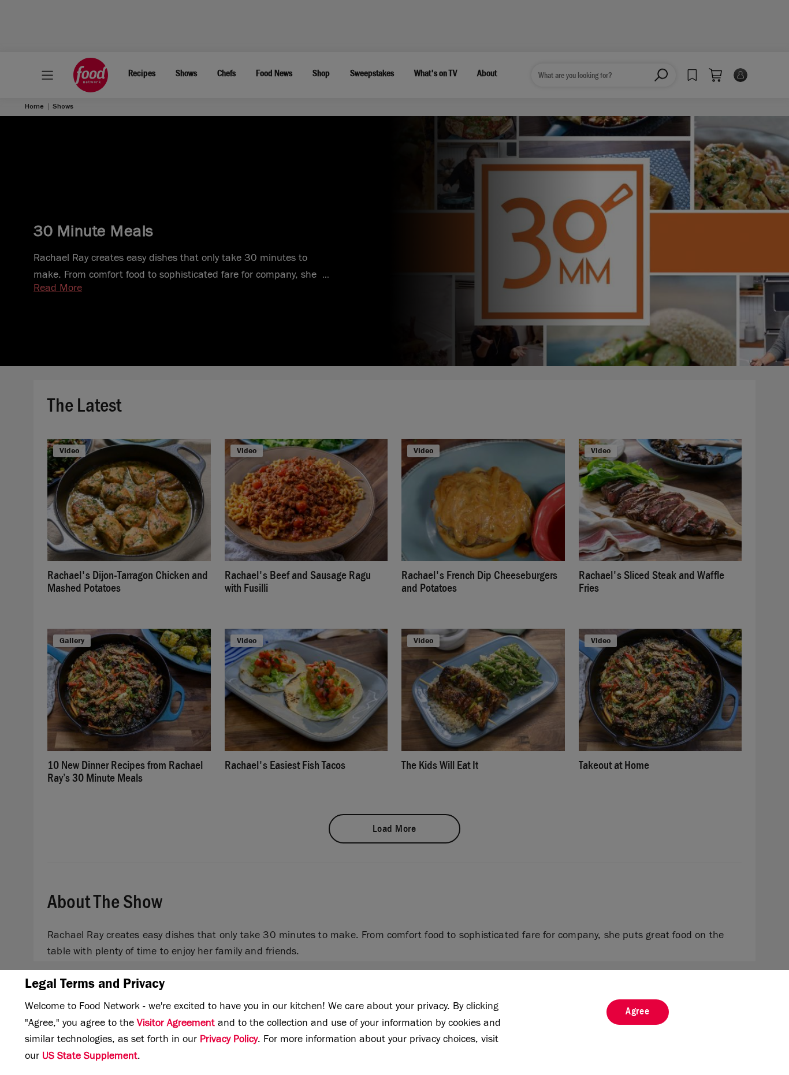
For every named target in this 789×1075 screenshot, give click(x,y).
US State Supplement (89, 1057)
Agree (638, 1012)
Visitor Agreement (176, 1024)
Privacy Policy (229, 1040)
